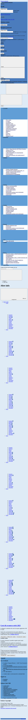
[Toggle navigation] (11, 99)
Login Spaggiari (11, 36)
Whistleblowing (6, 693)
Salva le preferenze (11, 655)
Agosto (10, 323)
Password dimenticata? (5, 14)
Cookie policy (6, 685)
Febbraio (11, 316)
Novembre (11, 327)
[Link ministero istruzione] (7, 2)
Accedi (2, 3)
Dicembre (11, 328)
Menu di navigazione (19, 299)
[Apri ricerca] (16, 88)
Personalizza (3, 636)
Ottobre (10, 326)
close (2, 105)
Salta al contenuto (4, 1)
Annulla (2, 80)
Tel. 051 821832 (8, 665)
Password (15, 12)
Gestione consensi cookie (8, 694)
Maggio (11, 319)
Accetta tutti (21, 636)
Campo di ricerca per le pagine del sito (9, 267)
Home (4, 281)
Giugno (10, 321)
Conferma (7, 80)
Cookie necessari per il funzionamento (9, 650)
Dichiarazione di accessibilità (9, 690)
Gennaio (10, 314)
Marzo (10, 317)
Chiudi (2, 45)
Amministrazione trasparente (9, 695)
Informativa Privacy (7, 688)
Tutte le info (5, 301)
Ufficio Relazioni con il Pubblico (10, 689)
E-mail (14, 31)
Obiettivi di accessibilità (8, 692)
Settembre (11, 324)
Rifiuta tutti (12, 636)
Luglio (10, 322)
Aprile (10, 318)
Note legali (5, 687)
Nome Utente (16, 10)
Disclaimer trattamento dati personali (8, 708)
